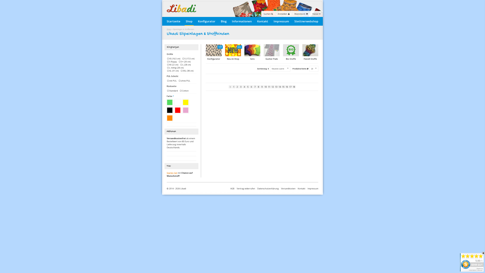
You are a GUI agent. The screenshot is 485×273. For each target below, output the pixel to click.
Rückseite (171, 86)
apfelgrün (169, 102)
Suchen (267, 14)
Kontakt (262, 21)
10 (265, 86)
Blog (224, 21)
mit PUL (173, 80)
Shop (189, 21)
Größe (170, 54)
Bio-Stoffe (291, 59)
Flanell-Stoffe (310, 59)
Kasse (315, 14)
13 (276, 86)
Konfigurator (206, 21)
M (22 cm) (173, 64)
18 (294, 86)
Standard (173, 90)
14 (280, 86)
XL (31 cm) (174, 70)
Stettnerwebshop (306, 21)
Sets (252, 59)
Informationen (242, 21)
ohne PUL (185, 80)
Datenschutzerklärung (268, 188)
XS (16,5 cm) (174, 58)
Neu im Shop (233, 59)
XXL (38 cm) (188, 70)
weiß (177, 102)
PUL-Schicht (172, 76)
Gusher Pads (271, 59)
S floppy (173, 61)
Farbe (169, 96)
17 (290, 86)
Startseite (173, 21)
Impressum (281, 21)
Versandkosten (288, 188)
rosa (185, 110)
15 (283, 86)
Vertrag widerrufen (246, 188)
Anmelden (282, 14)
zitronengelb (185, 102)
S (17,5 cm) (190, 58)
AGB (232, 188)
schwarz (169, 110)
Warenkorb (299, 14)
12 (273, 86)
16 (287, 86)
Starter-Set (172, 173)
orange (169, 118)
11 (269, 86)
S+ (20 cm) (186, 61)
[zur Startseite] (181, 8)
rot (177, 110)
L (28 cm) (187, 64)
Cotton (185, 90)
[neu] (233, 50)
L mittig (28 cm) (176, 67)
